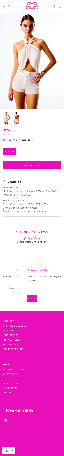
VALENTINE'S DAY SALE (15, 369)
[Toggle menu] (4, 6)
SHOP (6, 378)
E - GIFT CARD (10, 388)
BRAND (7, 392)
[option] (32, 61)
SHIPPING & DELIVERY (14, 325)
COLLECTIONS (10, 383)
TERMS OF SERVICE (13, 349)
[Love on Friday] (32, 6)
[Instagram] (5, 420)
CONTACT (8, 330)
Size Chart (9, 151)
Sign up (32, 299)
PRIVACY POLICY (12, 339)
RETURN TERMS (11, 344)
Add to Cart (31, 165)
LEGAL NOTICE (10, 335)
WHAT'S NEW (10, 374)
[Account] (52, 6)
